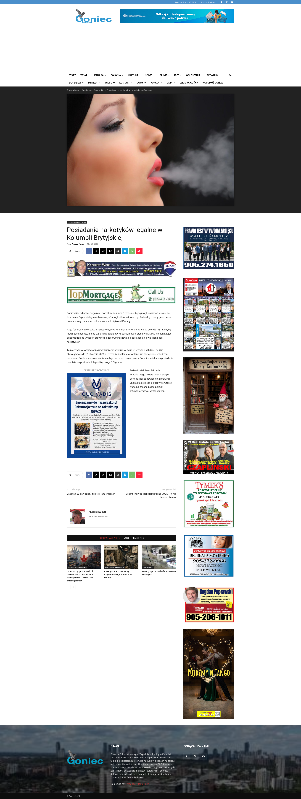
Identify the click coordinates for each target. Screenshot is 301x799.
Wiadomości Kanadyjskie (93, 90)
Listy (170, 82)
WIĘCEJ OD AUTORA (134, 538)
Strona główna (73, 90)
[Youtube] (203, 756)
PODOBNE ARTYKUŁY (109, 538)
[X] (96, 251)
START (72, 75)
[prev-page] (69, 587)
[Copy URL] (103, 251)
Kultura (133, 75)
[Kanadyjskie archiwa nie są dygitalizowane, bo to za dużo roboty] (121, 557)
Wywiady (212, 75)
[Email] (110, 251)
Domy (140, 82)
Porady (155, 82)
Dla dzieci (75, 82)
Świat (83, 75)
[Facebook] (89, 251)
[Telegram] (125, 251)
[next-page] (74, 587)
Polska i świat (148, 567)
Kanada (99, 75)
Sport (148, 75)
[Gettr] (139, 251)
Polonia (116, 75)
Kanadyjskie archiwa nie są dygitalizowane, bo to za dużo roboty (118, 574)
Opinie (163, 75)
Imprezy (93, 82)
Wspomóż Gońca (213, 82)
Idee (176, 75)
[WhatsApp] (132, 251)
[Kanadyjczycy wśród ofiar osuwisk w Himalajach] (159, 557)
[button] (230, 75)
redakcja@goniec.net (138, 783)
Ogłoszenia (193, 75)
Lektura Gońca (189, 82)
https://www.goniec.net (98, 516)
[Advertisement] (150, 48)
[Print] (118, 251)
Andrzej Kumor (78, 244)
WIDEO (108, 82)
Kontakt (124, 82)
